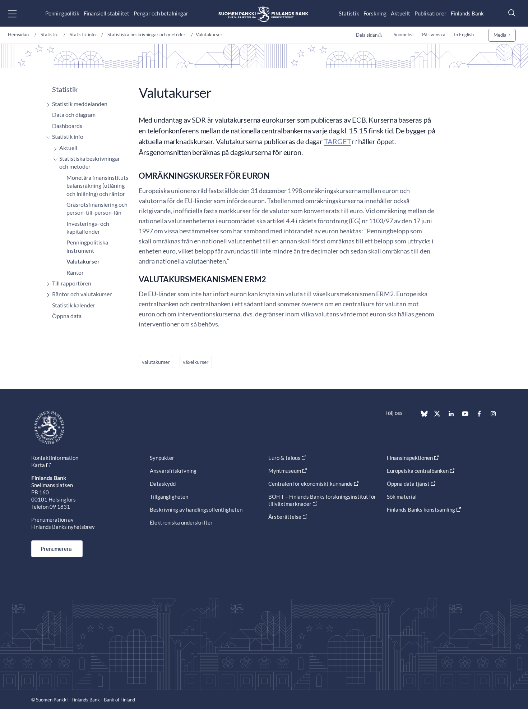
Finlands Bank (467, 13)
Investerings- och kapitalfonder (87, 227)
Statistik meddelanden (79, 103)
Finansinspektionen (410, 457)
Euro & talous (284, 457)
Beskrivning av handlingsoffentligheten (196, 509)
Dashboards (67, 125)
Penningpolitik (62, 13)
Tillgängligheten (169, 496)
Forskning (374, 13)
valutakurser (156, 362)
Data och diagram (74, 114)
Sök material (402, 496)
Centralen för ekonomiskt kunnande (310, 483)
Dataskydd (163, 483)
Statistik (349, 13)
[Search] (510, 13)
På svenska (433, 34)
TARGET (337, 141)
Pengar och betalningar (161, 13)
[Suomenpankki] (263, 13)
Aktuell (68, 147)
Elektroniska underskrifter (181, 522)
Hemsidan (18, 34)
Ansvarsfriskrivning (173, 470)
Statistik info (83, 34)
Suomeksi (403, 34)
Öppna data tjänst (408, 483)
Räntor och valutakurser (82, 294)
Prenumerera (56, 548)
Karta (38, 465)
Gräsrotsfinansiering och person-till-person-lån (97, 208)
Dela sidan (367, 35)
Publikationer (430, 13)
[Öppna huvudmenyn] (18, 13)
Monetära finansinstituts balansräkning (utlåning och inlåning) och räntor (97, 185)
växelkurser (196, 362)
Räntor (75, 272)
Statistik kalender (73, 305)
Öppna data (67, 315)
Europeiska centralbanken (418, 470)
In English (464, 34)
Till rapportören (71, 283)
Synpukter (162, 457)
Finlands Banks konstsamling (421, 509)
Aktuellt (400, 13)
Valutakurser (83, 261)
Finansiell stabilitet (106, 13)
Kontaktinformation (54, 457)
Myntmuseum (284, 470)
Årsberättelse (284, 516)
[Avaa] (46, 105)
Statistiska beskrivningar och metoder (146, 34)
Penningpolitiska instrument (87, 246)
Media (500, 35)
